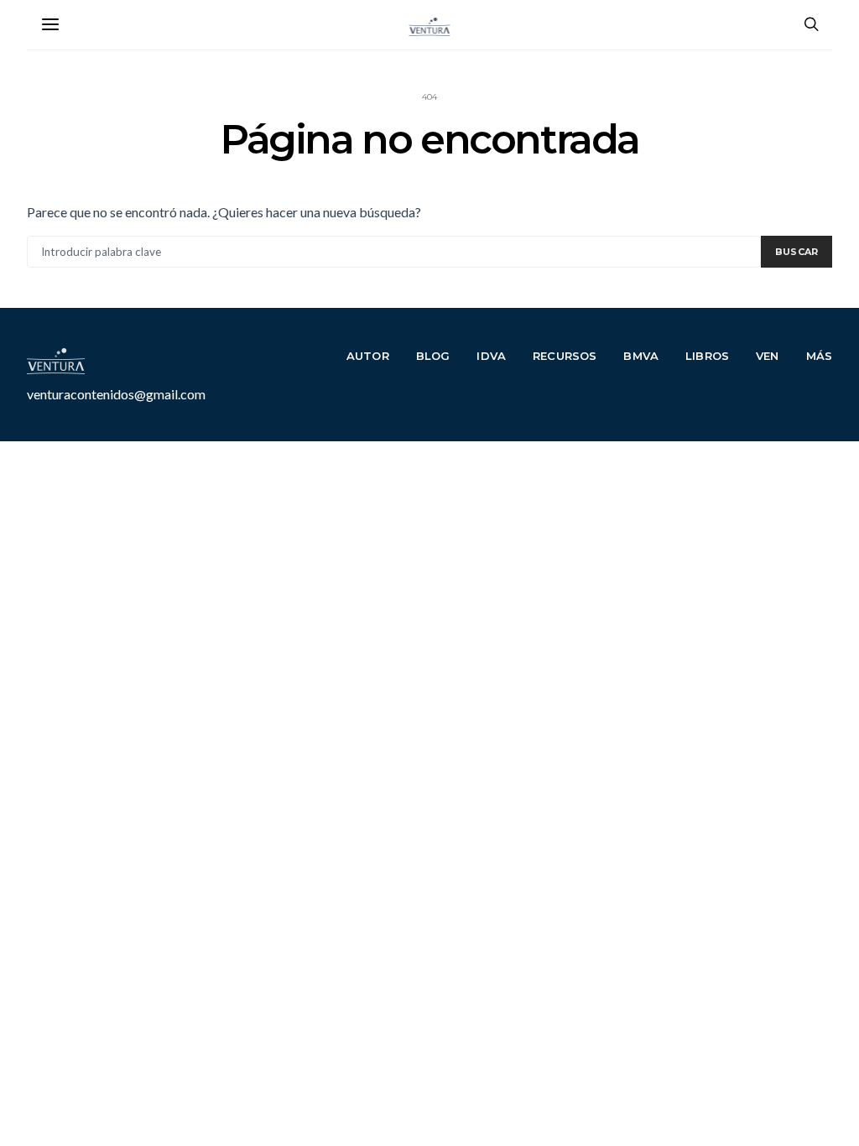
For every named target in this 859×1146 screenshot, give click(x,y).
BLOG (433, 355)
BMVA (641, 355)
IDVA (491, 355)
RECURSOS (564, 355)
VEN (767, 355)
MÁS (819, 355)
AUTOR (367, 355)
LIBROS (707, 355)
